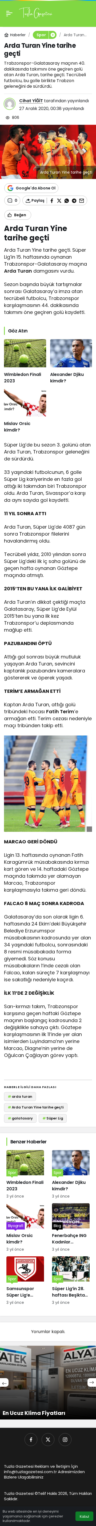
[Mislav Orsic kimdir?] (25, 410)
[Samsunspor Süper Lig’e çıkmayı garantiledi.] (25, 1280)
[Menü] (9, 13)
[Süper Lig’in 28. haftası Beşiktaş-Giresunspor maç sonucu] (71, 1280)
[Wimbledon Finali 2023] (25, 361)
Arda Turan (18, 271)
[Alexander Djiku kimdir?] (71, 361)
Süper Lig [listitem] (52, 1118)
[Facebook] (31, 1439)
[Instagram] (65, 1439)
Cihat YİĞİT (31, 101)
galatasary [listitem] (20, 1118)
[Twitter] (48, 1439)
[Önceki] (4, 1382)
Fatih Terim (60, 711)
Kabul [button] (84, 1516)
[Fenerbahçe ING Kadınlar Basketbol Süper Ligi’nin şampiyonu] (71, 1227)
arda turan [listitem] (20, 1096)
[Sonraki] (91, 1382)
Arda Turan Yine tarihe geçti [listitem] (36, 1107)
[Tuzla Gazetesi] (35, 13)
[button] (53, 35)
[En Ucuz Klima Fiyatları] (48, 1382)
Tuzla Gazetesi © (21, 1493)
